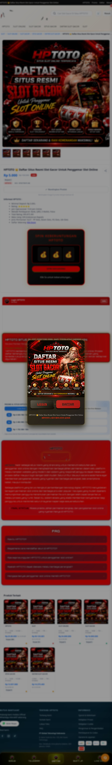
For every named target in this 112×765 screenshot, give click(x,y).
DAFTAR (68, 404)
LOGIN (42, 404)
